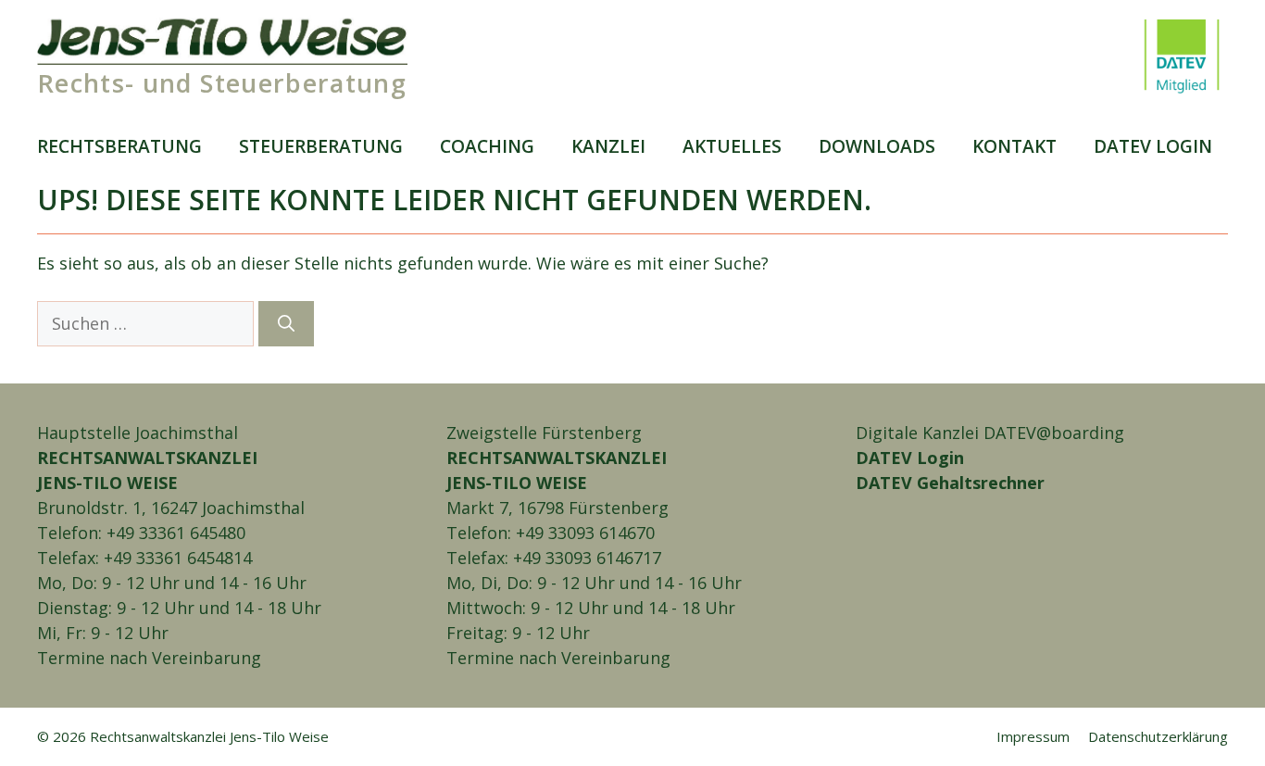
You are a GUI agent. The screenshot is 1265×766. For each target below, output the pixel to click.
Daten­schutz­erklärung (1158, 736)
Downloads (877, 145)
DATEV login (1153, 145)
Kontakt (1014, 145)
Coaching (487, 145)
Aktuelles (732, 145)
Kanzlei (608, 145)
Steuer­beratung (321, 145)
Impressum (1033, 736)
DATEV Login (910, 457)
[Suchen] (286, 323)
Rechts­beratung (119, 145)
